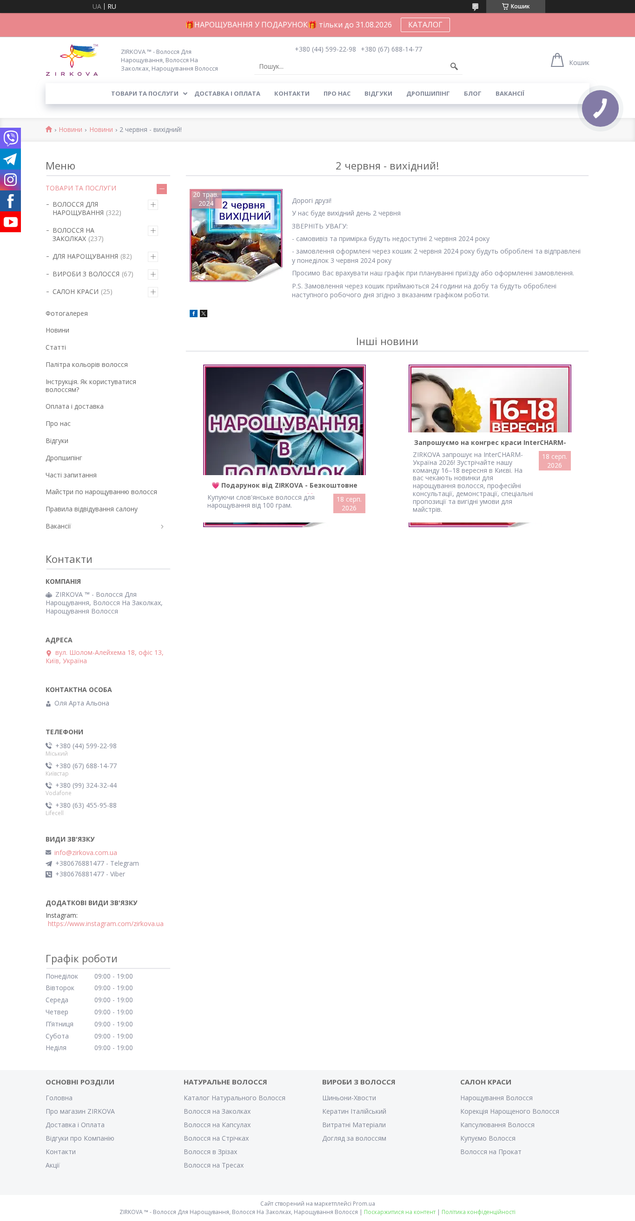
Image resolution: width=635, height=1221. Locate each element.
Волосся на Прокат (491, 1151)
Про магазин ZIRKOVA (80, 1111)
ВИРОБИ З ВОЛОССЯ (86, 273)
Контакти (292, 93)
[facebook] (194, 314)
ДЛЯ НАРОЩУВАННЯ (85, 256)
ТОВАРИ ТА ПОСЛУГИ (81, 187)
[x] (203, 314)
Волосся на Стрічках (216, 1138)
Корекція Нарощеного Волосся (509, 1111)
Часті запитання (71, 474)
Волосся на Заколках (217, 1111)
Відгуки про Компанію (80, 1138)
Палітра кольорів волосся (87, 364)
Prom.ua (364, 1204)
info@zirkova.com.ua (85, 853)
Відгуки (378, 93)
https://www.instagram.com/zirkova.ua (106, 924)
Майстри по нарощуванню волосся (101, 491)
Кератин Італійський (354, 1111)
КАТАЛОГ (425, 25)
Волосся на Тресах (214, 1165)
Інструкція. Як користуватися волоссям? (91, 385)
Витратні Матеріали (354, 1124)
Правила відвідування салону (92, 508)
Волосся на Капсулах (217, 1124)
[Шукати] (454, 66)
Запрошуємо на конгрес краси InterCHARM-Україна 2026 (490, 444)
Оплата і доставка (75, 406)
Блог (473, 93)
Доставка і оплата (227, 93)
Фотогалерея (67, 313)
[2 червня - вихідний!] (236, 235)
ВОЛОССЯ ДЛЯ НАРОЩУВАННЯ (78, 208)
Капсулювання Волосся (497, 1124)
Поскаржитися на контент (400, 1212)
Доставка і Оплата (75, 1124)
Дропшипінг (428, 93)
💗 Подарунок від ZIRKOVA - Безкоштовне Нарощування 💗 (284, 487)
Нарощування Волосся (496, 1097)
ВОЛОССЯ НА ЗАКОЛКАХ (73, 234)
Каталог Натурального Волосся (234, 1097)
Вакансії (510, 93)
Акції (53, 1165)
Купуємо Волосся (488, 1138)
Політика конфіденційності (479, 1212)
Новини (70, 130)
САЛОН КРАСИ (76, 291)
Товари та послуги (145, 93)
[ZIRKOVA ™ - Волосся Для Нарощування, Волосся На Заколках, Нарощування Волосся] (78, 60)
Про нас (337, 93)
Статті (56, 347)
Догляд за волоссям (354, 1138)
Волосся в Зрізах (210, 1151)
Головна (59, 1097)
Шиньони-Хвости (349, 1097)
